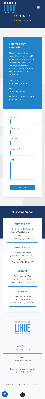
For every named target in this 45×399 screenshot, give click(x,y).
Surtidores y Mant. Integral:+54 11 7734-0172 (22, 371)
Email (13, 138)
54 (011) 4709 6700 (18, 83)
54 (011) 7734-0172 (18, 99)
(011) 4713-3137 (26, 262)
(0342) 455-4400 (26, 282)
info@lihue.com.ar (17, 91)
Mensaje (14, 160)
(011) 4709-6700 (27, 239)
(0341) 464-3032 (27, 303)
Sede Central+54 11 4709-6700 (22, 348)
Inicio (17, 20)
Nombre (14, 117)
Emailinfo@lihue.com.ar (22, 359)
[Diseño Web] (22, 394)
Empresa (14, 128)
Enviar (22, 188)
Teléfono (15, 149)
